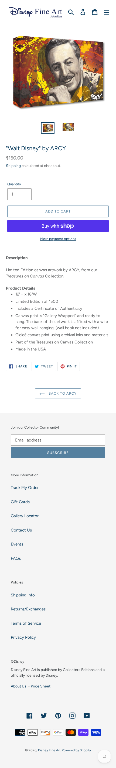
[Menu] (106, 12)
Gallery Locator (25, 515)
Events (17, 544)
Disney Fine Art (49, 750)
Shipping (13, 166)
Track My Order (25, 487)
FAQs (16, 558)
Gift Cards (20, 501)
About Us (18, 686)
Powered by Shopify (76, 750)
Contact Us (21, 530)
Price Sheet (40, 686)
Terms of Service (26, 623)
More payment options (58, 239)
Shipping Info (23, 595)
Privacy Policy (23, 637)
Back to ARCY (62, 393)
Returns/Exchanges (28, 609)
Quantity (14, 184)
